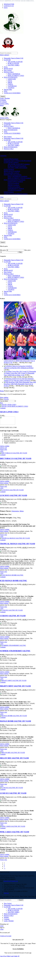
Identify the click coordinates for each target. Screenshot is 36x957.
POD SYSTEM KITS (10, 77)
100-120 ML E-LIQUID (15, 61)
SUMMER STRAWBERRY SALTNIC (15, 651)
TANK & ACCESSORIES (12, 93)
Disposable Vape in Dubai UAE (13, 58)
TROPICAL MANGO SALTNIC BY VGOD (17, 544)
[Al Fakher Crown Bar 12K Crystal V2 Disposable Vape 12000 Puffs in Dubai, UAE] (20, 371)
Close (1, 197)
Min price (3, 250)
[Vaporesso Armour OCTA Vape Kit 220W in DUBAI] (15, 378)
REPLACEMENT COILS (16, 75)
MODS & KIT (8, 68)
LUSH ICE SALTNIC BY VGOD (13, 793)
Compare (6, 919)
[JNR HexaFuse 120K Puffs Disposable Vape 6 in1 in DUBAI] (18, 382)
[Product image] (14, 406)
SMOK (10, 82)
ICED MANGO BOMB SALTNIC (13, 581)
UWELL (10, 84)
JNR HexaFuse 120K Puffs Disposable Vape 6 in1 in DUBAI (20, 384)
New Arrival (7, 70)
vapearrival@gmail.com (10, 881)
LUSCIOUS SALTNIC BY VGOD (13, 495)
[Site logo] (12, 33)
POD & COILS (8, 72)
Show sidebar (4, 397)
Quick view (3, 449)
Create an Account (5, 936)
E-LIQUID (7, 60)
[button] (3, 448)
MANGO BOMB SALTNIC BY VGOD (15, 721)
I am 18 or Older (5, 956)
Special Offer (8, 89)
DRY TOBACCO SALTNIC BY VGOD (15, 458)
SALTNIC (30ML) (13, 65)
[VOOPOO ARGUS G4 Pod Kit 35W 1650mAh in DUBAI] (14, 366)
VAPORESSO (12, 86)
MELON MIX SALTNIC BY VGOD (14, 758)
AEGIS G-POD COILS (9, 412)
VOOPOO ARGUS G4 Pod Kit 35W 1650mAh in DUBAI (18, 367)
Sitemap (6, 893)
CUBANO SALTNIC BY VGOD (13, 616)
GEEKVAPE (12, 79)
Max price (27, 250)
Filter (20, 252)
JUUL (6, 67)
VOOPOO (11, 88)
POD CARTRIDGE (14, 74)
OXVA (10, 81)
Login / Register (9, 921)
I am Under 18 (14, 956)
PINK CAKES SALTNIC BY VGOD (14, 832)
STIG (5, 91)
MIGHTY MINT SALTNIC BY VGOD (15, 686)
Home (2, 391)
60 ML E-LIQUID (13, 63)
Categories (3, 155)
